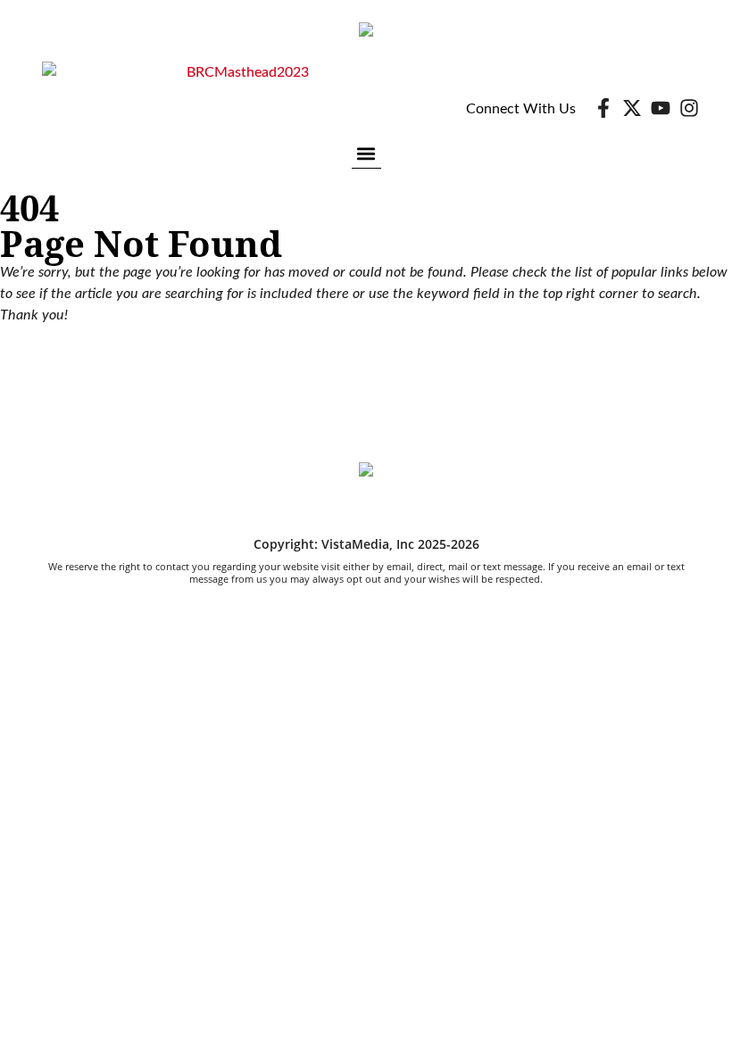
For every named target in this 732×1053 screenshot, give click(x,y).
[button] (366, 153)
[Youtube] (660, 108)
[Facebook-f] (603, 108)
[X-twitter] (632, 108)
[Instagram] (689, 108)
